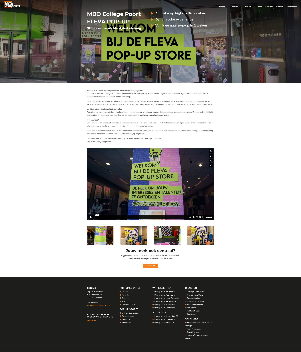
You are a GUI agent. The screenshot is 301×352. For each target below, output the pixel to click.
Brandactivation (193, 298)
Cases (259, 7)
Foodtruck (126, 319)
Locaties (234, 7)
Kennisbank (292, 7)
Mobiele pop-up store (130, 313)
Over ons (269, 7)
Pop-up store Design (195, 295)
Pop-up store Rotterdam (164, 295)
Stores (222, 7)
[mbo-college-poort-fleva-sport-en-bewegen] (167, 245)
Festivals (125, 295)
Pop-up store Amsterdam (164, 292)
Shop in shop (127, 322)
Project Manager (194, 329)
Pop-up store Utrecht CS (164, 319)
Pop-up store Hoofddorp (164, 308)
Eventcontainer (128, 316)
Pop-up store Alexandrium (165, 301)
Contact (279, 7)
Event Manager (193, 332)
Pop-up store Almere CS (164, 322)
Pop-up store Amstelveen (164, 304)
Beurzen (125, 298)
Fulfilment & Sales (194, 311)
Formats (247, 7)
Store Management (195, 304)
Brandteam (191, 314)
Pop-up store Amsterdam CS (166, 316)
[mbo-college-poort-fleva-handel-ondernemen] (200, 245)
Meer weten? (150, 265)
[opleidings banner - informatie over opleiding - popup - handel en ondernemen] (134, 245)
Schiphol (125, 301)
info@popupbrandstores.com (98, 305)
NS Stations (126, 292)
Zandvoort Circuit (129, 304)
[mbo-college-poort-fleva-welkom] (100, 245)
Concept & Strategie (195, 292)
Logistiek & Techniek (195, 301)
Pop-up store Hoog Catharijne (166, 298)
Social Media (192, 308)
